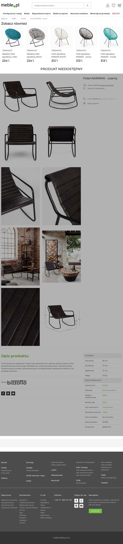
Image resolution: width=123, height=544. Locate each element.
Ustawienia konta (7, 505)
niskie (105, 412)
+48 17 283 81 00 (63, 500)
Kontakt (43, 500)
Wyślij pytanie (93, 103)
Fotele (105, 385)
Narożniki (55, 480)
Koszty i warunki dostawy (28, 508)
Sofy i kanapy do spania (84, 473)
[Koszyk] (120, 5)
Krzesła (29, 468)
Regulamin (23, 500)
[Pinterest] (76, 506)
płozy (104, 402)
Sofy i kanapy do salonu (84, 470)
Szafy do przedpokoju (109, 478)
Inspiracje (22, 520)
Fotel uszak (5, 473)
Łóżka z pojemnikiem (58, 465)
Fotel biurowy (6, 470)
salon (104, 395)
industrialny (107, 407)
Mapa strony (44, 515)
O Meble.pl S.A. (45, 508)
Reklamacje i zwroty (26, 505)
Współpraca (44, 502)
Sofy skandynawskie (83, 475)
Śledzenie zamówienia (9, 500)
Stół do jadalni (81, 483)
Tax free (22, 523)
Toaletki (104, 483)
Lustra (53, 470)
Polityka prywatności (27, 502)
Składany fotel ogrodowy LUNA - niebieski (10, 55)
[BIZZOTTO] (17, 382)
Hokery (4, 478)
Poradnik (22, 518)
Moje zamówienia (7, 502)
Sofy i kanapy (82, 467)
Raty (21, 513)
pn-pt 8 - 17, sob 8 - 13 (101, 99)
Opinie (42, 510)
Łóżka (28, 481)
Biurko (4, 462)
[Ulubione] (113, 5)
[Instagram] (81, 501)
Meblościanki (57, 475)
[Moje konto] (107, 5)
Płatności (22, 515)
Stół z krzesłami (106, 465)
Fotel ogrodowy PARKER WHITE (58, 55)
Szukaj (87, 5)
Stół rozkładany (106, 462)
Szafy (103, 475)
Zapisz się (95, 511)
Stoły (78, 480)
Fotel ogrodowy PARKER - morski (108, 55)
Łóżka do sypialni (57, 462)
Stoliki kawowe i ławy (35, 475)
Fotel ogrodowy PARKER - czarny (83, 55)
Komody (30, 462)
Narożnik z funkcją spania (85, 462)
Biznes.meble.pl (46, 518)
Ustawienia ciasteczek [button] (9, 508)
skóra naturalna (109, 390)
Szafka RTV (105, 470)
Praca (42, 505)
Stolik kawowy (106, 467)
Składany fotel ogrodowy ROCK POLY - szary (34, 55)
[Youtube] (81, 506)
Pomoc (22, 510)
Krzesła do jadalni (32, 470)
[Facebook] (76, 501)
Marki (42, 513)
